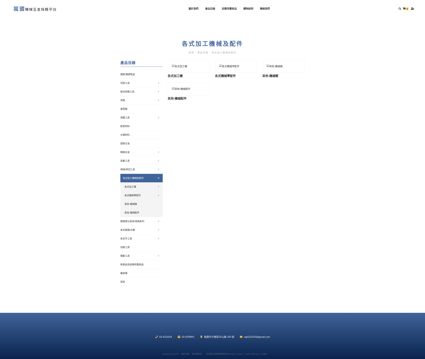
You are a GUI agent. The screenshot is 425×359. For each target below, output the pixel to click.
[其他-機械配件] (189, 88)
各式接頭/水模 (127, 230)
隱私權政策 (197, 354)
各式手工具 (126, 238)
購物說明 (248, 8)
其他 (122, 281)
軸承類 (123, 273)
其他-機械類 (131, 204)
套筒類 (123, 109)
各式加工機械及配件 (223, 52)
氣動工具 (125, 160)
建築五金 (125, 143)
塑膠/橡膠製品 (127, 74)
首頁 (192, 52)
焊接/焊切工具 (127, 169)
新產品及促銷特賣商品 (132, 264)
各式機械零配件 (133, 195)
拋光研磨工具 (127, 91)
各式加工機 (130, 186)
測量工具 (125, 117)
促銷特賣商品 (229, 8)
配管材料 (125, 126)
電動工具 (125, 255)
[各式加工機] (189, 66)
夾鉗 (122, 100)
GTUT (176, 354)
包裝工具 (125, 247)
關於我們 (194, 8)
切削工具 (125, 83)
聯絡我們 (265, 8)
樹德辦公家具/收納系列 (132, 221)
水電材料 (125, 134)
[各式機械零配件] (236, 66)
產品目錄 (210, 8)
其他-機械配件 (132, 212)
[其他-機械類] (283, 66)
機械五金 (125, 152)
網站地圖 (185, 354)
